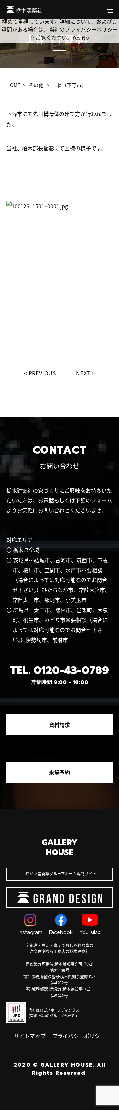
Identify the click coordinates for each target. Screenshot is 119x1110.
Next (83, 373)
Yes (76, 37)
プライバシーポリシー (78, 1036)
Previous (42, 373)
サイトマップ (30, 1036)
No (85, 37)
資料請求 (59, 725)
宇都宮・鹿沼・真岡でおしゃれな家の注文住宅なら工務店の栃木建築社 (59, 948)
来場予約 (59, 772)
